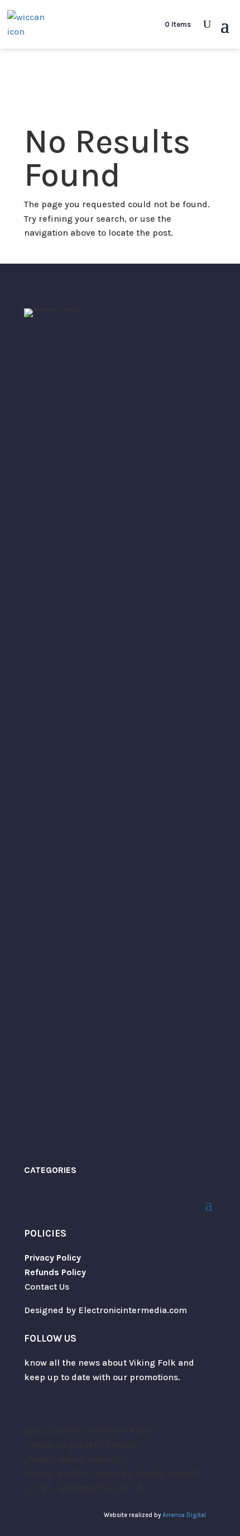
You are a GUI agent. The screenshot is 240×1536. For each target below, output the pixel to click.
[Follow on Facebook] (78, 1410)
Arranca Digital (184, 1515)
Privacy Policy (53, 1257)
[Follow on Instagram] (55, 1410)
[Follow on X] (33, 1410)
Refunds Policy (55, 1272)
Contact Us (47, 1286)
